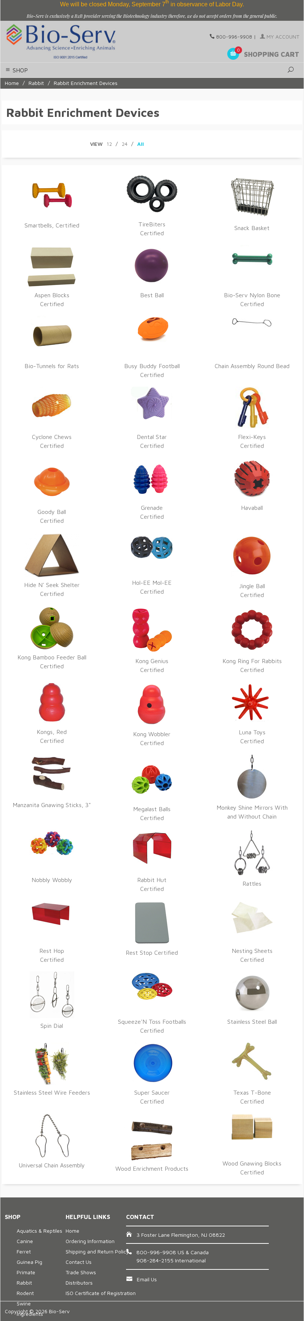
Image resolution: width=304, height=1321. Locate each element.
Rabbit (36, 83)
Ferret (24, 1251)
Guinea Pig (29, 1262)
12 (109, 144)
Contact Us (79, 1262)
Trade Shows (81, 1272)
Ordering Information (90, 1241)
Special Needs (261, 30)
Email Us (147, 1279)
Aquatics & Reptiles (39, 1230)
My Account (282, 36)
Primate (26, 1272)
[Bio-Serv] (61, 41)
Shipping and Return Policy (97, 1251)
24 (125, 144)
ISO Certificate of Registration (101, 1293)
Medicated (230, 30)
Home (12, 83)
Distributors (79, 1282)
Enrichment (203, 30)
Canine (25, 1241)
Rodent (25, 1293)
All (140, 144)
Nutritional (175, 30)
